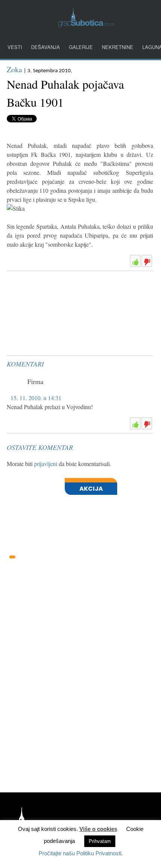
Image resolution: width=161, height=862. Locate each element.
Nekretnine (117, 47)
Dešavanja (45, 47)
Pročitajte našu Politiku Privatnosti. (81, 853)
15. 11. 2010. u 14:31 (35, 398)
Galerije (81, 47)
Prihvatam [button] (100, 841)
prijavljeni (45, 463)
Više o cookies (98, 829)
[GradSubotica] (86, 25)
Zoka (14, 69)
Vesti (14, 47)
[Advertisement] (63, 292)
